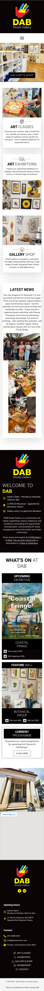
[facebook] (19, 891)
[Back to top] (39, 984)
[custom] (24, 891)
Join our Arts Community (24, 540)
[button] (3, 62)
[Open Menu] (22, 38)
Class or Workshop (29, 543)
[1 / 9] (22, 790)
